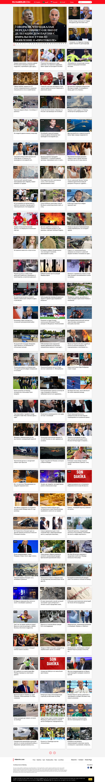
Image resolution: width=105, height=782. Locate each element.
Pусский (55, 2)
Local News (61, 759)
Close (90, 779)
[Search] (91, 2)
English (38, 2)
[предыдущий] (50, 753)
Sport (44, 759)
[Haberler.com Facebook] (88, 768)
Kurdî (63, 2)
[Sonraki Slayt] (64, 26)
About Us (74, 759)
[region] (52, 779)
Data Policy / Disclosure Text (44, 780)
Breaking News (49, 759)
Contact (81, 759)
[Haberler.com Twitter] (91, 768)
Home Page (88, 759)
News (55, 759)
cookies (41, 778)
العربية (46, 2)
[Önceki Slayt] (15, 26)
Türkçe (72, 2)
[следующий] (54, 753)
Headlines (39, 759)
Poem (34, 759)
